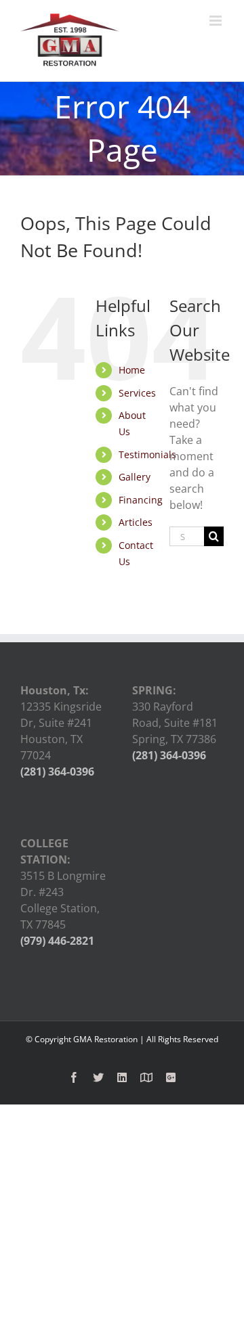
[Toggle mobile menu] (216, 21)
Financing (141, 499)
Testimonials (147, 454)
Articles (135, 522)
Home (132, 369)
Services (137, 392)
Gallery (134, 476)
